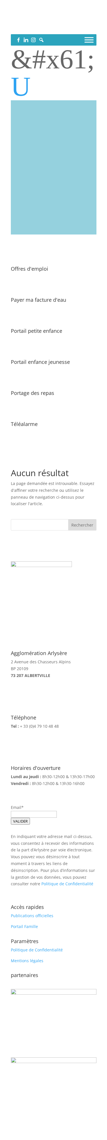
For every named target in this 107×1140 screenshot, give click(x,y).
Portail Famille (24, 926)
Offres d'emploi (29, 268)
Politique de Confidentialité (67, 883)
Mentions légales (27, 960)
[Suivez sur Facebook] (42, 27)
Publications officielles (32, 915)
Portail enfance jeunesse (40, 361)
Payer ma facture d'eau (38, 299)
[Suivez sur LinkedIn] (53, 27)
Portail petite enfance (36, 330)
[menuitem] (53, 86)
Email (16, 807)
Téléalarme (24, 424)
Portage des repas (32, 392)
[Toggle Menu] (89, 39)
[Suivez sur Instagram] (65, 27)
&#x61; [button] (53, 59)
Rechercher (82, 525)
